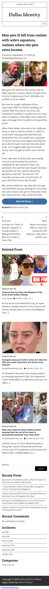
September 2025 (8, 550)
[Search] (44, 23)
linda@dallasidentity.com (14, 58)
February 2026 (7, 541)
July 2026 (5, 532)
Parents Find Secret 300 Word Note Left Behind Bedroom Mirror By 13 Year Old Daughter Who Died (24, 494)
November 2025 (8, 545)
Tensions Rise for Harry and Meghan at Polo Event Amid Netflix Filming (22, 293)
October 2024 (7, 554)
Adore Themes (25, 582)
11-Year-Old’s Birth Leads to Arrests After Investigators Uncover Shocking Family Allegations (23, 487)
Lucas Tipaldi (7, 298)
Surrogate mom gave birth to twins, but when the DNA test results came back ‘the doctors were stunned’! (24, 362)
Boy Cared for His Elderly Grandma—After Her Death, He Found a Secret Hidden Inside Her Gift (24, 481)
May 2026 (5, 536)
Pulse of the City (20, 207)
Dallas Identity (24, 14)
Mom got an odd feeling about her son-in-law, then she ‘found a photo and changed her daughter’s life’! (23, 501)
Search (5, 464)
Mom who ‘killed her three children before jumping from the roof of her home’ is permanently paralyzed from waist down (21, 432)
